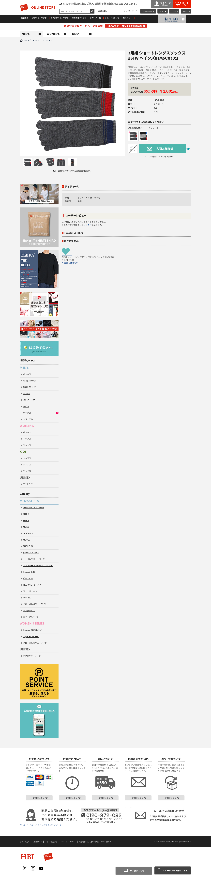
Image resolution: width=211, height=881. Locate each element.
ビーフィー (28, 578)
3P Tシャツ (28, 533)
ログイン (87, 225)
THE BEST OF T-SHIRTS (33, 508)
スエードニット (30, 591)
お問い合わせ (106, 842)
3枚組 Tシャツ (29, 381)
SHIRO (185, 11)
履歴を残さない (71, 263)
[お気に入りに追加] (188, 148)
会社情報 (53, 842)
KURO (173, 11)
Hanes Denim (147, 11)
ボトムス (27, 374)
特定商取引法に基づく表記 (89, 842)
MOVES (26, 540)
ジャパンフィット (31, 553)
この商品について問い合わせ (161, 156)
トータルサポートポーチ (34, 559)
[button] (133, 136)
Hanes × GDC (29, 572)
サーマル (27, 598)
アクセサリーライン (32, 656)
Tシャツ (26, 393)
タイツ (26, 406)
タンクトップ (29, 400)
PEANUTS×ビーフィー (33, 585)
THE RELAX (28, 546)
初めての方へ (25, 842)
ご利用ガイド (37, 842)
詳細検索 (102, 11)
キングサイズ (29, 611)
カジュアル (28, 419)
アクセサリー (29, 484)
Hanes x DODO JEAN (32, 630)
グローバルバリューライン (35, 604)
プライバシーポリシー (68, 842)
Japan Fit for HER (31, 636)
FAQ (46, 842)
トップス (27, 439)
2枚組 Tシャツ (29, 387)
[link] (27, 162)
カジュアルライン (31, 617)
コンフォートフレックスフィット (38, 565)
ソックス (27, 413)
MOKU (162, 11)
